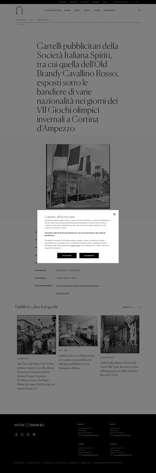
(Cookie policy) (75, 245)
